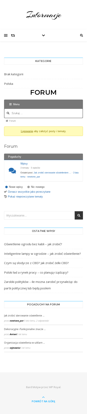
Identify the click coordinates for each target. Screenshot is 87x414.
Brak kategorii (13, 74)
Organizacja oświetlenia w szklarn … (24, 342)
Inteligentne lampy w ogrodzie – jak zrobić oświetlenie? (42, 254)
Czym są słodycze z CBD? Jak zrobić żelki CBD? (36, 263)
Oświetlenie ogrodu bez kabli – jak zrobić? (33, 244)
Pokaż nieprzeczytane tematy (25, 196)
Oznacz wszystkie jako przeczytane (29, 191)
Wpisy (24, 163)
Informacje (43, 14)
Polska (8, 84)
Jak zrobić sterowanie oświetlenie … (24, 315)
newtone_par (33, 176)
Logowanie (27, 131)
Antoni (13, 334)
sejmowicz (15, 347)
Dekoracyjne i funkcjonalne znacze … (25, 329)
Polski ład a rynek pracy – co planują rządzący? (36, 272)
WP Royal (54, 387)
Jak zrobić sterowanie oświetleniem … (52, 172)
